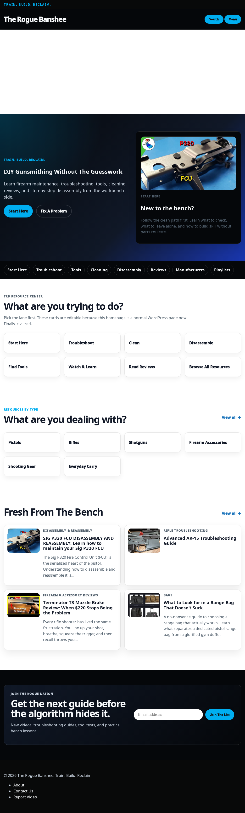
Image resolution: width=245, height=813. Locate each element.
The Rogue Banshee (35, 19)
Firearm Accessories (208, 442)
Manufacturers (190, 270)
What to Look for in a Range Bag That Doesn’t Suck (199, 604)
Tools (76, 270)
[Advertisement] (122, 66)
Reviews (158, 270)
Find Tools (18, 366)
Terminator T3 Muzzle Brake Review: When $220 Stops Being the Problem (78, 607)
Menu (233, 19)
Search (214, 19)
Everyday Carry (83, 466)
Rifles (74, 442)
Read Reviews (142, 366)
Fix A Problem (54, 211)
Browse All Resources (209, 366)
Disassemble (201, 342)
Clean (134, 342)
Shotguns (138, 442)
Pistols (14, 442)
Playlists (222, 270)
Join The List (219, 715)
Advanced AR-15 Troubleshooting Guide (200, 540)
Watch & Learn (83, 366)
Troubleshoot (49, 270)
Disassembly (129, 270)
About (18, 785)
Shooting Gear (22, 466)
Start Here (18, 211)
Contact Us (23, 791)
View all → (231, 417)
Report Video (25, 797)
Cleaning (99, 270)
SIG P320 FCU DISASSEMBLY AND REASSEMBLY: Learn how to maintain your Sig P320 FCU (78, 543)
